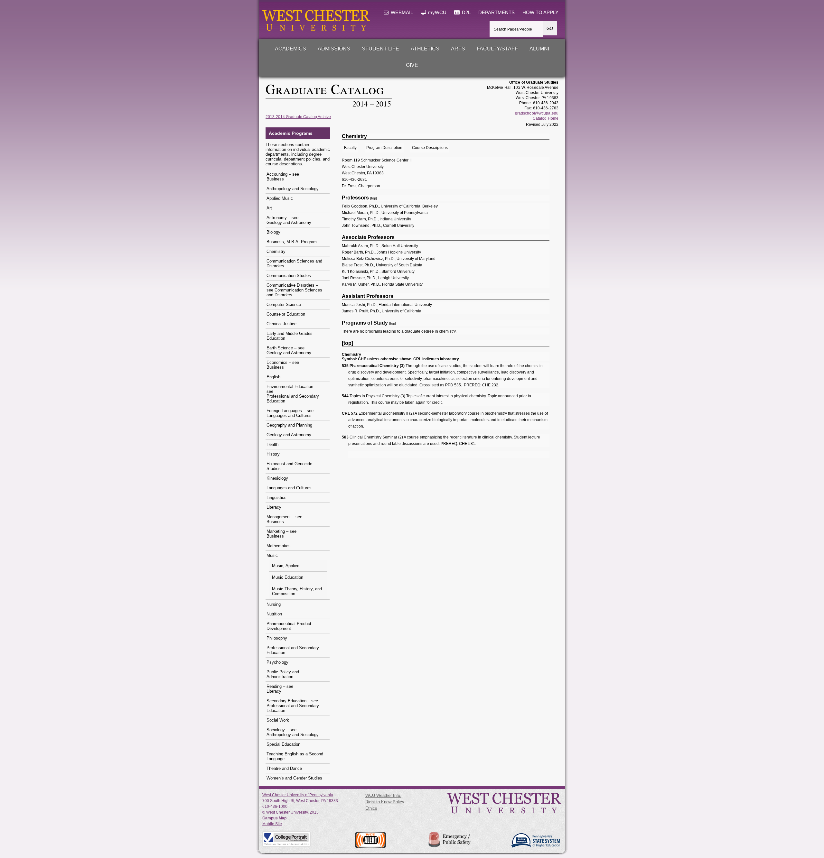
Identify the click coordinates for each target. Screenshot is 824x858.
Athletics (425, 48)
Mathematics (279, 545)
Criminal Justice (281, 323)
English (273, 376)
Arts (458, 48)
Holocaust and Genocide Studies (289, 466)
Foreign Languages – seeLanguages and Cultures (290, 413)
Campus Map (274, 818)
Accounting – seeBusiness (283, 176)
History (273, 454)
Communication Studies (289, 275)
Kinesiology (277, 478)
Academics (290, 48)
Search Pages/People (513, 29)
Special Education (283, 744)
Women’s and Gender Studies (294, 778)
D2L (466, 12)
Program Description (384, 147)
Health (272, 444)
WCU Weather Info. (383, 795)
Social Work (278, 720)
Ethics (371, 808)
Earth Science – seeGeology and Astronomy (289, 350)
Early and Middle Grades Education (290, 336)
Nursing (274, 604)
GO (550, 28)
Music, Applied (285, 565)
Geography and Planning (289, 425)
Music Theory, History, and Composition (297, 591)
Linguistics (276, 497)
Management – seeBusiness (284, 519)
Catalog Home (545, 118)
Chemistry (276, 251)
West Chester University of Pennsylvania (297, 795)
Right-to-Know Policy (384, 801)
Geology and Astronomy (289, 434)
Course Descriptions (430, 147)
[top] (373, 198)
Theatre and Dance (284, 768)
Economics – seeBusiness (283, 365)
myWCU (436, 12)
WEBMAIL (401, 12)
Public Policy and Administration (283, 674)
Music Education (287, 577)
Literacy (274, 507)
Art (269, 208)
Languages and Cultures (289, 487)
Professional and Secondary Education (293, 650)
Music (272, 555)
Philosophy (277, 638)
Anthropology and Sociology (293, 188)
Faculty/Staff (497, 48)
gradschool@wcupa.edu (536, 113)
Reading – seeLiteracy (280, 689)
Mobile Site (272, 824)
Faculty (350, 147)
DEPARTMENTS (496, 12)
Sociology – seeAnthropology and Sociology (293, 732)
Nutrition (274, 614)
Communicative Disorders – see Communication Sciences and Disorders (294, 290)
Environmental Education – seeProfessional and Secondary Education (293, 393)
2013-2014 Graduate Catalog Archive (298, 117)
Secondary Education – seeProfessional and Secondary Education (293, 705)
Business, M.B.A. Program (292, 241)
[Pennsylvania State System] (535, 840)
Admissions (334, 48)
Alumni (539, 48)
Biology (273, 232)
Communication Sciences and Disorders (294, 263)
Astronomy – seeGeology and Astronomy (289, 220)
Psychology (277, 662)
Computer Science (284, 304)
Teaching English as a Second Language (295, 756)
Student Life (380, 48)
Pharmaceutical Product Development (289, 626)
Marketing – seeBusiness (281, 534)
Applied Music (280, 198)
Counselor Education (286, 314)
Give (412, 65)
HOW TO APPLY (540, 12)
